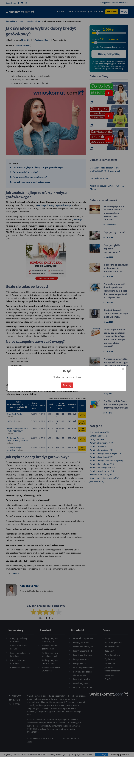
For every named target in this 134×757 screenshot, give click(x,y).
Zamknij (67, 385)
